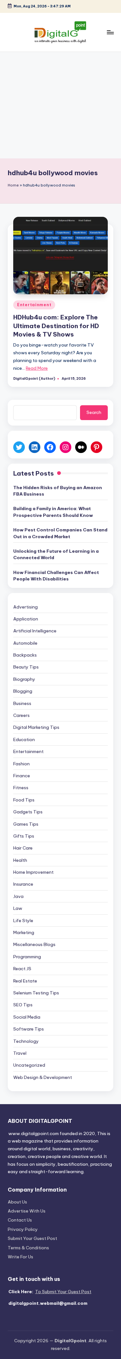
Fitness (20, 787)
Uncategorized (29, 1065)
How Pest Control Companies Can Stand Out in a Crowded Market (60, 533)
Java (18, 896)
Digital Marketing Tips (36, 727)
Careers (21, 715)
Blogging (22, 691)
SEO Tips (23, 1005)
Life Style (23, 920)
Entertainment (34, 304)
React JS (22, 968)
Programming (27, 957)
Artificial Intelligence (34, 631)
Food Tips (24, 800)
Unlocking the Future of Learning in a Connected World (56, 554)
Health (20, 860)
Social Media (26, 1017)
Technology (26, 1041)
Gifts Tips (23, 836)
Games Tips (25, 824)
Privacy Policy (23, 1229)
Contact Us (20, 1220)
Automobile (25, 643)
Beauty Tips (26, 667)
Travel (19, 1053)
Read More (37, 368)
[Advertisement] (60, 105)
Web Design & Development (42, 1077)
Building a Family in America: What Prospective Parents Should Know (53, 512)
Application (25, 619)
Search (93, 412)
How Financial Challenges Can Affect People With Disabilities (56, 575)
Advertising (25, 607)
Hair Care (23, 848)
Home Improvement (33, 872)
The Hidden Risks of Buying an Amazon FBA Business (57, 491)
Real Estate (25, 981)
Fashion (21, 764)
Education (24, 739)
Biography (24, 679)
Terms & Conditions (28, 1248)
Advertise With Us (26, 1211)
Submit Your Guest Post (32, 1238)
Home (13, 185)
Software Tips (28, 1029)
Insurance (23, 884)
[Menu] (110, 32)
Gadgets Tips (28, 812)
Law (17, 908)
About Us (17, 1202)
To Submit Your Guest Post (63, 1291)
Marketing (23, 932)
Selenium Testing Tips (36, 993)
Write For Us (20, 1257)
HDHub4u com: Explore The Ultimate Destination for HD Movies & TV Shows (56, 325)
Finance (21, 776)
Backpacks (25, 655)
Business (22, 703)
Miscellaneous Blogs (34, 944)
